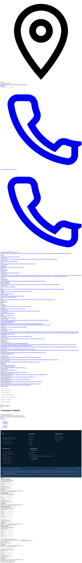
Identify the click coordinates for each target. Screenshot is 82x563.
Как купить (5, 421)
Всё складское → (39, 381)
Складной (3, 317)
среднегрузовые (4, 329)
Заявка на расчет (4, 386)
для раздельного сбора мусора (50, 259)
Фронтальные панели (23, 311)
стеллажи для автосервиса (65, 332)
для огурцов (47, 275)
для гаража (3, 344)
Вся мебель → (28, 379)
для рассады (7, 331)
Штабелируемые (28, 299)
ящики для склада (31, 276)
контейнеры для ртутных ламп (48, 299)
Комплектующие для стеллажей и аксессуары (21, 345)
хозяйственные (27, 332)
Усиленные (62, 289)
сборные (14, 338)
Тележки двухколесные (28, 352)
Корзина (29, 384)
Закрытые (15, 261)
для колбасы (57, 275)
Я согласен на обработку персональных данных (12, 490)
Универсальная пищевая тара (31, 323)
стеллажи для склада (10, 344)
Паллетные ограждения (64, 350)
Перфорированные (47, 359)
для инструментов (65, 331)
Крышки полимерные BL (42, 284)
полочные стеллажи (5, 343)
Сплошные (40, 359)
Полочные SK (4, 308)
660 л (9, 357)
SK (1, 365)
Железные (26, 361)
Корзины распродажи (15, 383)
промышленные (4, 332)
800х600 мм (15, 291)
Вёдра (17, 372)
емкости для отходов (39, 259)
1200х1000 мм (9, 291)
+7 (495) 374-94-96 (9, 353)
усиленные (10, 329)
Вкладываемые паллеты (39, 289)
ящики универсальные (22, 276)
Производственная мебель (50, 346)
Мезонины (3, 349)
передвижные (4, 266)
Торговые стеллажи (74, 350)
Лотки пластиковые (7, 461)
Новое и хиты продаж (59, 437)
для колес (42, 331)
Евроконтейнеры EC (11, 321)
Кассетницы (29, 346)
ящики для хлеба (63, 275)
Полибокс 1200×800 (18, 367)
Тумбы (17, 379)
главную (8, 416)
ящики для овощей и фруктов (7, 359)
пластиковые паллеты (8, 293)
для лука (52, 275)
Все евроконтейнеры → (12, 369)
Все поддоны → (37, 361)
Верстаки (75, 346)
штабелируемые (8, 281)
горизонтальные (23, 327)
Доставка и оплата (10, 84)
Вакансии (31, 440)
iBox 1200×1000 (10, 367)
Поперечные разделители (33, 311)
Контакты (25, 84)
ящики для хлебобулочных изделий (30, 359)
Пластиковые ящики (5, 392)
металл (2, 293)
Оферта (30, 444)
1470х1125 (11, 315)
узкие (5, 327)
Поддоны (4, 455)
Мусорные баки (4, 388)
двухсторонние (19, 338)
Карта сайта (57, 440)
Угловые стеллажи (41, 338)
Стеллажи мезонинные (7, 451)
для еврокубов (12, 286)
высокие (2, 327)
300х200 (2, 272)
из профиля (3, 336)
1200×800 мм (14, 361)
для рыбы (48, 276)
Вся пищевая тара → (23, 372)
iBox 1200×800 (4, 367)
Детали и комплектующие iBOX (8, 320)
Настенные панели (9, 365)
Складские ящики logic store (19, 308)
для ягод (69, 275)
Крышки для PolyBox (44, 320)
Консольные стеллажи (30, 349)
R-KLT (9, 306)
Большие (2, 304)
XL (3, 321)
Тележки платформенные (17, 352)
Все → (57, 359)
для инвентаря (58, 331)
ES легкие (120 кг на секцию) (64, 344)
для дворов (15, 259)
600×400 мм (3, 361)
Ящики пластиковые (7, 457)
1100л (2, 256)
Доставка (5, 422)
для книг (17, 331)
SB (20, 344)
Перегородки (3, 311)
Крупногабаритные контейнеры (7, 395)
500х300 (6, 272)
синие (5, 278)
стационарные (4, 340)
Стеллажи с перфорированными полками (18, 343)
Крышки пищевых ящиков (54, 284)
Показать (3, 405)
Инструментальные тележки (39, 352)
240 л (4, 357)
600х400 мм (20, 291)
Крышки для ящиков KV (17, 284)
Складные (22, 299)
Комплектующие (4, 267)
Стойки (22, 383)
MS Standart (26, 376)
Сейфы (70, 346)
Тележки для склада (7, 463)
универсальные (20, 332)
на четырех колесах (31, 263)
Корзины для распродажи (53, 350)
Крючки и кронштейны (29, 383)
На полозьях (13, 317)
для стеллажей (54, 276)
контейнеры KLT (4, 306)
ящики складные (41, 281)
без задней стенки (27, 338)
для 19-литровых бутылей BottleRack (26, 289)
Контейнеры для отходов (8, 453)
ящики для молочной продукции (10, 276)
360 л (7, 357)
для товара (32, 331)
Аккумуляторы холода (45, 324)
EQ (6, 321)
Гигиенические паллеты (50, 289)
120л (4, 256)
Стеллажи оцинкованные (11, 336)
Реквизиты (31, 439)
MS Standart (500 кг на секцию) (28, 344)
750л (13, 256)
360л (9, 256)
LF (4, 365)
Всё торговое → (37, 383)
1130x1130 (12, 313)
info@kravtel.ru (33, 452)
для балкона (74, 332)
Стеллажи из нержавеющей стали (24, 336)
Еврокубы (40, 323)
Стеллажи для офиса (39, 344)
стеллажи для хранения (25, 331)
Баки (15, 372)
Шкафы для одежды (22, 346)
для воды (2, 331)
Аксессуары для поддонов (6, 296)
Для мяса (16, 359)
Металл (2, 269)
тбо (18, 259)
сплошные (3, 281)
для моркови (25, 275)
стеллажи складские (5, 376)
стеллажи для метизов (49, 331)
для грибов (13, 275)
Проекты (16, 84)
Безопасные (3, 289)
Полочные (7, 381)
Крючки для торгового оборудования (29, 350)
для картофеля (19, 275)
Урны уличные (4, 270)
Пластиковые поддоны (5, 390)
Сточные (58, 289)
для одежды (12, 331)
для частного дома (5, 259)
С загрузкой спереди (36, 299)
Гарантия (5, 425)
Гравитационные (20, 381)
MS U (18, 344)
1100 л (12, 357)
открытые (3, 338)
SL (4, 321)
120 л (2, 357)
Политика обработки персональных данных (65, 468)
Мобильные (32, 381)
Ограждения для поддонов (18, 296)
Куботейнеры (11, 372)
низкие (8, 327)
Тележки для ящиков (5, 282)
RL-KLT (16, 306)
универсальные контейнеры (25, 306)
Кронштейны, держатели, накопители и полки (11, 350)
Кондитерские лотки (20, 323)
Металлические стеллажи (6, 399)
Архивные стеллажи (9, 334)
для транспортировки (62, 276)
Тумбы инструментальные (38, 346)
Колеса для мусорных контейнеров (15, 267)
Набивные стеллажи (20, 349)
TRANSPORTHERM (5, 374)
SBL (16, 344)
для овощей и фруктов (5, 275)
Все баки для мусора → (36, 357)
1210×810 (30, 291)
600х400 (10, 272)
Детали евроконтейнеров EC (7, 322)
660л (11, 256)
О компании (3, 84)
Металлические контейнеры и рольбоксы (9, 397)
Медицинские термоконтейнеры (13, 324)
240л (7, 256)
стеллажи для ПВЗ (35, 332)
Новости (20, 84)
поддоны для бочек (5, 286)
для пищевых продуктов (40, 276)
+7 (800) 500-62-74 (13, 169)
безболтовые (33, 338)
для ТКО (21, 259)
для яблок (35, 275)
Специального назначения (11, 289)
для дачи (10, 259)
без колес (18, 263)
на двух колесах (23, 263)
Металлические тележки (6, 352)
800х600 (17, 272)
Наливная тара (4, 323)
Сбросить (7, 405)
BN (1, 321)
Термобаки (3, 324)
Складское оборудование (6, 401)
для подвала (42, 332)
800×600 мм (8, 361)
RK (3, 365)
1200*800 (3, 313)
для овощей (37, 331)
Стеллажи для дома (55, 332)
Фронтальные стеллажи (10, 349)
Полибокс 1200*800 (5, 315)
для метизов (74, 275)
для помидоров (41, 275)
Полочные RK (10, 308)
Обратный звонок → (8, 443)
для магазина (48, 332)
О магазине (5, 423)
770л (16, 256)
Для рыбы (20, 359)
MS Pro (30, 376)
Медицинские (24, 374)
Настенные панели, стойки (12, 311)
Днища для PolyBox (34, 320)
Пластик (6, 269)
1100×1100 (26, 291)
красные (2, 278)
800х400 (14, 272)
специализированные (12, 332)
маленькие (17, 327)
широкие (12, 327)
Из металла (21, 357)
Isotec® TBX (12, 374)
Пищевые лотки (4, 372)
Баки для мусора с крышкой (7, 261)
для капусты (30, 275)
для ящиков (71, 331)
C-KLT (13, 306)
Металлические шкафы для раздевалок (9, 346)
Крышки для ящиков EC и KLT (29, 284)
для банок (77, 331)
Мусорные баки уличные (29, 259)
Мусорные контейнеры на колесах (8, 263)
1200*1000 (7, 313)
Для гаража (12, 376)
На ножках (7, 317)
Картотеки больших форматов (62, 346)
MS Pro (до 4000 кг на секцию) (51, 344)
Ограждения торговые (42, 350)
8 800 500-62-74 (34, 448)
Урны (26, 357)
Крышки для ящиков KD (6, 284)
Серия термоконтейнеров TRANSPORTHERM (30, 324)
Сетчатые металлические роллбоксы (8, 297)
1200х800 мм (3, 291)
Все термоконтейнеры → (42, 374)
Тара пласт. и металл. (7, 459)
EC (1, 369)
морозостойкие (24, 281)
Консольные (27, 381)
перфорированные (17, 281)
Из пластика (16, 357)
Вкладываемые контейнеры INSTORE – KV (10, 299)
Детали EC (4, 369)
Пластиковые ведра (11, 323)
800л (18, 256)
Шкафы (2, 379)
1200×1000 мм (20, 361)
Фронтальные (13, 381)
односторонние (8, 338)
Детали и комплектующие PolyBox (22, 320)
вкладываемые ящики (32, 281)
